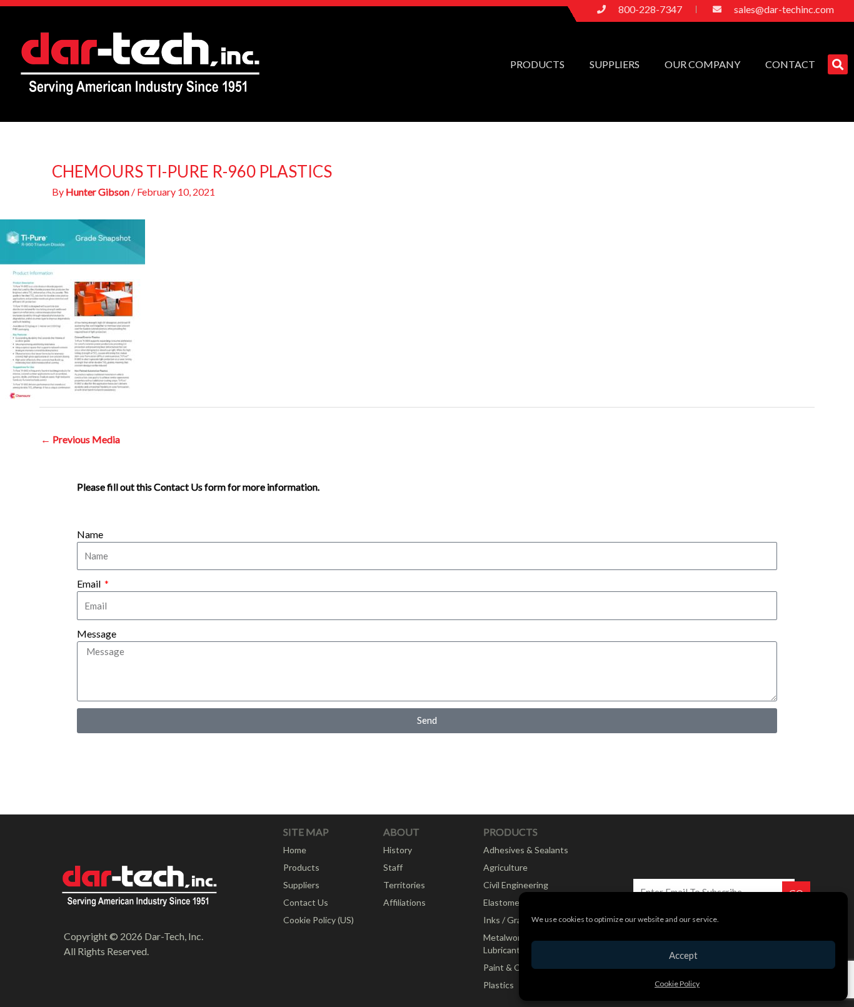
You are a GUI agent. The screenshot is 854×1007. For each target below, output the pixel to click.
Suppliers (615, 64)
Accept (683, 955)
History (397, 849)
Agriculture (505, 867)
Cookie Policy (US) (318, 919)
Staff (393, 867)
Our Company (702, 64)
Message (96, 633)
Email (90, 583)
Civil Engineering (515, 884)
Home (294, 849)
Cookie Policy (677, 983)
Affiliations (404, 902)
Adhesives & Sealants (525, 849)
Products (537, 64)
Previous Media (80, 439)
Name (90, 534)
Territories (404, 884)
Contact (790, 64)
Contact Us (305, 902)
